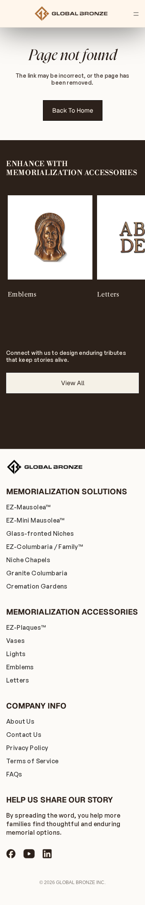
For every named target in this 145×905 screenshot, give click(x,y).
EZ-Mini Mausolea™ (35, 520)
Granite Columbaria (36, 573)
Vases (15, 640)
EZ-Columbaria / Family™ (44, 547)
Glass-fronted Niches (40, 533)
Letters (17, 680)
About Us (20, 721)
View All (72, 383)
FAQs (14, 774)
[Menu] (136, 14)
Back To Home (72, 110)
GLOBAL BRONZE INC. (81, 882)
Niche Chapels (28, 560)
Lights (16, 654)
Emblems (20, 667)
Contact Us (23, 734)
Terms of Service (32, 761)
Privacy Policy (27, 748)
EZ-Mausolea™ (28, 507)
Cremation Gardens (37, 586)
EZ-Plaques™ (26, 627)
